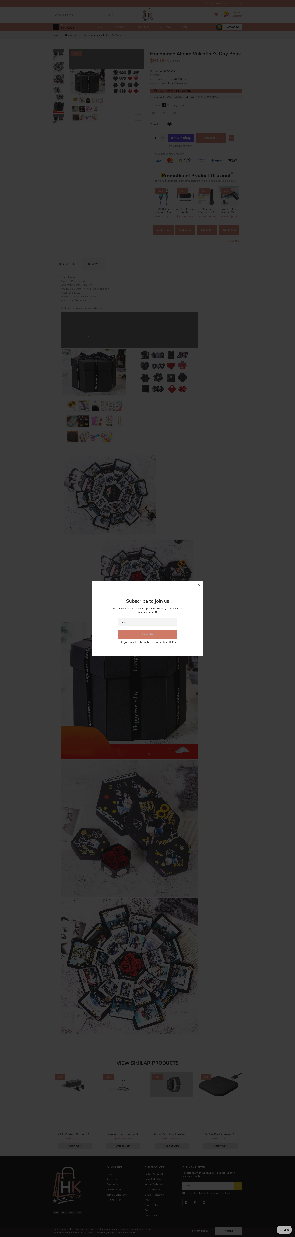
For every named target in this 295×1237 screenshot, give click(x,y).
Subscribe (147, 634)
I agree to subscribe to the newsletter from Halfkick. (149, 642)
